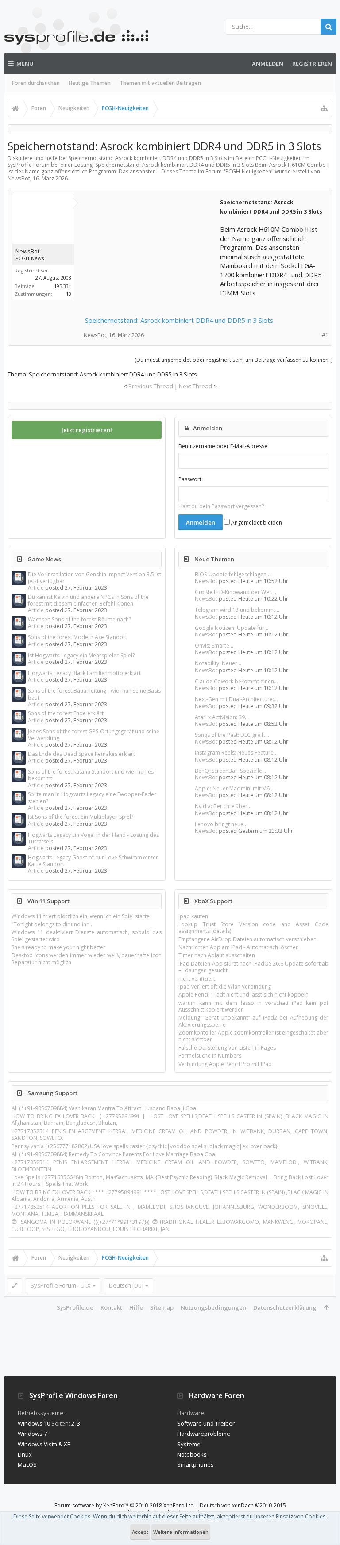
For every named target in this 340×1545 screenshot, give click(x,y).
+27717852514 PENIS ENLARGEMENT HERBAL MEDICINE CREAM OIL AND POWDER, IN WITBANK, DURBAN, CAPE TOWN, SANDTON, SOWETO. (170, 1134)
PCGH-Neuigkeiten (248, 171)
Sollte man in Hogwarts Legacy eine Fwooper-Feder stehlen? (92, 797)
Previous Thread (150, 386)
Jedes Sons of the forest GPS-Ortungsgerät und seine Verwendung (93, 735)
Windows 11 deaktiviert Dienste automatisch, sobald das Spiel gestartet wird (87, 935)
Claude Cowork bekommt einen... (236, 681)
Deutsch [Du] (126, 1285)
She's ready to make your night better (58, 947)
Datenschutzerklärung (285, 1307)
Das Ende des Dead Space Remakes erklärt (81, 754)
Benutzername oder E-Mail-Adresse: (223, 446)
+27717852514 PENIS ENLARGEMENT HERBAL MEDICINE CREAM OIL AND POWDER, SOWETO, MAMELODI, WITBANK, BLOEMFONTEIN (170, 1165)
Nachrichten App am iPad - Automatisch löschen (238, 947)
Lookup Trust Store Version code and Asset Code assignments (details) (253, 927)
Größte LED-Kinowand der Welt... (235, 592)
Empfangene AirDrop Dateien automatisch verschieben (247, 939)
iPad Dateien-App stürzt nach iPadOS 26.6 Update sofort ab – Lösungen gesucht (253, 967)
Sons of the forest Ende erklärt (66, 713)
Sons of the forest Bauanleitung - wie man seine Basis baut (94, 694)
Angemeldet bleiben (256, 522)
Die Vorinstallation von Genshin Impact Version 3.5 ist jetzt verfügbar (94, 578)
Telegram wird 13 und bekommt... (237, 609)
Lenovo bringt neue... (221, 824)
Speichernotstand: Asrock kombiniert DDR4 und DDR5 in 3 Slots (179, 320)
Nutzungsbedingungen (213, 1307)
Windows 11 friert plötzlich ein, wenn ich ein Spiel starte (81, 916)
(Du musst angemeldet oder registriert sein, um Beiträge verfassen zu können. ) (233, 360)
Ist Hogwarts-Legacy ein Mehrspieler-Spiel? (81, 655)
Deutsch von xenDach (243, 1505)
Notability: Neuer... (218, 663)
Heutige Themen (90, 83)
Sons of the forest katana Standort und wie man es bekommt (91, 775)
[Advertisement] (151, 252)
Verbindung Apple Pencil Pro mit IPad (225, 1064)
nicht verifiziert (196, 978)
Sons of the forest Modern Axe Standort (77, 637)
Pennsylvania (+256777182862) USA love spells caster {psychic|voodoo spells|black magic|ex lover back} (145, 1146)
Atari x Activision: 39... (222, 717)
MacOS (27, 1464)
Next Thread (195, 386)
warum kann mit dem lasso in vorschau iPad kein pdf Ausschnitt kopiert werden (253, 1006)
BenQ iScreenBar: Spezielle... (230, 770)
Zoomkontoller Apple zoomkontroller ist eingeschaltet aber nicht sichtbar (253, 1036)
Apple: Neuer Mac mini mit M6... (234, 788)
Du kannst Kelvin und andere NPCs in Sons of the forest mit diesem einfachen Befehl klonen (88, 600)
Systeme (189, 1444)
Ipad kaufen (193, 916)
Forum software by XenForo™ (124, 1505)
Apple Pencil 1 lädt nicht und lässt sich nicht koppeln (243, 994)
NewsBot (206, 581)
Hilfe (136, 1307)
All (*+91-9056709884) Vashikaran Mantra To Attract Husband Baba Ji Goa (104, 1108)
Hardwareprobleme (203, 1434)
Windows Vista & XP (44, 1444)
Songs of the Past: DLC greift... (232, 735)
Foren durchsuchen (36, 83)
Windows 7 (32, 1434)
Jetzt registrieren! (87, 430)
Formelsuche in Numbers (209, 1055)
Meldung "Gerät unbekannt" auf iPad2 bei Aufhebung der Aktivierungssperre (253, 1021)
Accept (140, 1532)
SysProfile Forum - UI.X (61, 1285)
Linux (25, 1454)
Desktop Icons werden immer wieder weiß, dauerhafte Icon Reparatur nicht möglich (87, 958)
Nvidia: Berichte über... (223, 806)
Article (36, 587)
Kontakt (111, 1307)
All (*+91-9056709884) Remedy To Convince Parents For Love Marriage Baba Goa (113, 1154)
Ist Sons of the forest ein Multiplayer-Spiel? (80, 816)
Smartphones (195, 1464)
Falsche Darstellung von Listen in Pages (227, 1047)
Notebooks (192, 1454)
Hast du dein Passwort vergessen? (221, 506)
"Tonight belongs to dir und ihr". (52, 924)
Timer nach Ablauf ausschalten (216, 955)
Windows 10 (34, 1423)
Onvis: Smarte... (214, 645)
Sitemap (162, 1307)
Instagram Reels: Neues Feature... (236, 752)
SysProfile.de (75, 1307)
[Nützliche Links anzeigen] (324, 108)
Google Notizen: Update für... (231, 628)
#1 (325, 335)
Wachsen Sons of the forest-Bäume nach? (79, 619)
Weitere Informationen (181, 1532)
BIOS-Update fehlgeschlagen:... (233, 574)
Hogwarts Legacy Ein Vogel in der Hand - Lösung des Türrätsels (93, 838)
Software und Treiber (206, 1423)
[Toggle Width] (15, 1285)
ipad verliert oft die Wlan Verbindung (224, 986)
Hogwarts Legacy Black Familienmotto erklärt (84, 673)
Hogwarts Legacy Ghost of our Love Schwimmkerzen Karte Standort (93, 861)
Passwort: (190, 479)
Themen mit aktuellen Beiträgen (160, 83)
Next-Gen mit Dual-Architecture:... (236, 699)
